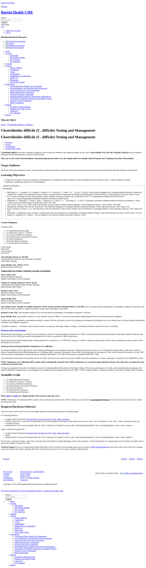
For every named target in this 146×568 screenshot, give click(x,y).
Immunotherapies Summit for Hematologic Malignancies (30, 97)
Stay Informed (15, 113)
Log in (7, 33)
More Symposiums (17, 103)
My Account (7, 472)
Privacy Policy (25, 474)
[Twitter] (132, 459)
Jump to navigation (8, 3)
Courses (8, 66)
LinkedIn (21, 45)
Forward (20, 48)
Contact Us (14, 111)
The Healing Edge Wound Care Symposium (26, 86)
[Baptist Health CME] (6, 459)
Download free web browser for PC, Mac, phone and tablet (47, 419)
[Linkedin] (140, 459)
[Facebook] (124, 459)
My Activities (15, 60)
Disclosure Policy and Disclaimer (32, 472)
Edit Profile (14, 56)
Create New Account (13, 31)
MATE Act (14, 78)
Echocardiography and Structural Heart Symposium (28, 88)
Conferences (14, 70)
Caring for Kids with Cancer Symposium (25, 90)
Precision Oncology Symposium (21, 94)
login (8, 396)
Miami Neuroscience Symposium (22, 92)
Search (3, 18)
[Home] (4, 7)
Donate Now (65, 459)
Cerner (12, 72)
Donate (8, 115)
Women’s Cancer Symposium (20, 101)
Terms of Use (25, 476)
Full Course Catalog (17, 82)
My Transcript (15, 62)
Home (7, 51)
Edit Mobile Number (17, 58)
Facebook (22, 41)
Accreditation (10, 147)
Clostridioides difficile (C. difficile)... (20, 125)
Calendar (8, 64)
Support (8, 105)
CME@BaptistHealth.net (99, 447)
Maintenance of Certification (20, 76)
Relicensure (14, 80)
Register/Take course (13, 149)
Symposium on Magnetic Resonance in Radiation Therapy (31, 99)
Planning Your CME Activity (20, 109)
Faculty (8, 145)
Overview (9, 142)
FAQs (22, 478)
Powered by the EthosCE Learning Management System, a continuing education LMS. (32, 491)
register (15, 396)
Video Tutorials (33, 478)
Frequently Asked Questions (20, 107)
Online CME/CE (16, 68)
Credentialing (15, 74)
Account (8, 53)
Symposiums (10, 84)
